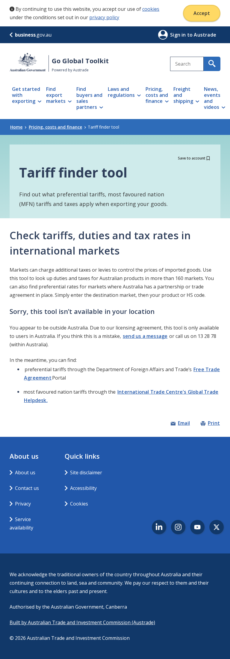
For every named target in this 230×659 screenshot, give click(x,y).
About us (25, 472)
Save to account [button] (191, 158)
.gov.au (33, 34)
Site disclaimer (86, 472)
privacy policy (104, 17)
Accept (201, 13)
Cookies (79, 503)
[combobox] (187, 64)
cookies (150, 9)
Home (16, 127)
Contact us (27, 488)
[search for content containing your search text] (212, 64)
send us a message (145, 336)
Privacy (23, 503)
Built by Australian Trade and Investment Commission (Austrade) (82, 622)
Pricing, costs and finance (55, 127)
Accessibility (83, 488)
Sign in (178, 34)
